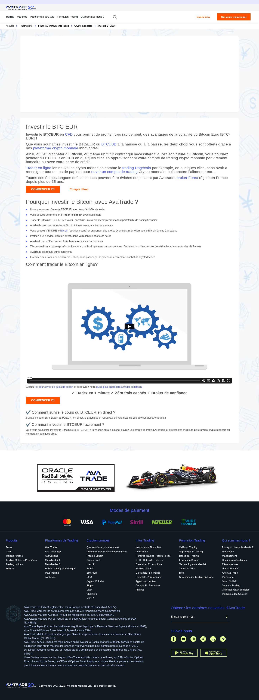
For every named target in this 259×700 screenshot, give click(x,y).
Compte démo (79, 189)
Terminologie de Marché (192, 564)
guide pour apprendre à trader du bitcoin (119, 386)
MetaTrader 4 (52, 560)
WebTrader (51, 547)
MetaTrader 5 (52, 564)
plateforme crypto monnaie (55, 148)
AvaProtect (142, 551)
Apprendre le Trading (191, 551)
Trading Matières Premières (21, 560)
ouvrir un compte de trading (114, 172)
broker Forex (187, 178)
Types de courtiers (146, 581)
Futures (10, 568)
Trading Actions (14, 555)
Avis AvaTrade (230, 572)
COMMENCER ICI (42, 189)
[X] (203, 639)
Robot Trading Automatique (60, 568)
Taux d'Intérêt (229, 581)
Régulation (228, 551)
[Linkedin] (213, 639)
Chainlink (92, 593)
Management (229, 555)
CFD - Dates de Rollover (149, 560)
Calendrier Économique (149, 564)
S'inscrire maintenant (233, 17)
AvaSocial (50, 577)
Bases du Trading (189, 555)
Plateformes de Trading (61, 540)
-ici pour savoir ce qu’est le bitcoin (54, 386)
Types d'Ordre (187, 568)
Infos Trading (145, 540)
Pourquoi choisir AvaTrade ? (237, 547)
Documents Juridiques (234, 560)
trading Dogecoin (136, 168)
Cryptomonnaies (83, 26)
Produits (11, 540)
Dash (89, 589)
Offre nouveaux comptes (235, 589)
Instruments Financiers (148, 547)
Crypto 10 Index (95, 581)
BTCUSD (108, 144)
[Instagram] (193, 639)
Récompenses (230, 564)
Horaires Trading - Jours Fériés (153, 555)
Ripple (90, 585)
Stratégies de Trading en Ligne (196, 577)
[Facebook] (173, 639)
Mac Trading (52, 572)
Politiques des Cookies (234, 593)
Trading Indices (14, 564)
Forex (9, 547)
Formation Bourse (189, 560)
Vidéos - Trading (188, 547)
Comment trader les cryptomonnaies (107, 551)
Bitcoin (64, 230)
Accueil (10, 26)
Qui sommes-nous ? (92, 16)
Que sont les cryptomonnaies (103, 547)
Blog (181, 572)
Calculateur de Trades (148, 572)
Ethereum (92, 572)
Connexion (203, 17)
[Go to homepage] (21, 8)
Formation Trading (192, 540)
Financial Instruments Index (53, 26)
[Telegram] (223, 639)
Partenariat (228, 577)
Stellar (90, 568)
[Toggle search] (115, 17)
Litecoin (91, 564)
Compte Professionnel (148, 585)
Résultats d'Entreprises (148, 577)
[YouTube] (183, 639)
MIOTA (90, 598)
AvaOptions (51, 555)
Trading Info (26, 26)
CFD (69, 134)
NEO (89, 577)
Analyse (140, 589)
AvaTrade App (53, 551)
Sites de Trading (231, 585)
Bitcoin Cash (93, 560)
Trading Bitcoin (95, 555)
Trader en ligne (38, 168)
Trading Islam (143, 568)
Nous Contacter (230, 568)
